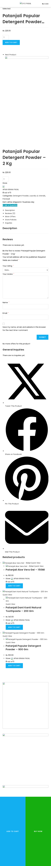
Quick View (35, 563)
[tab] (27, 210)
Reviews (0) (10, 213)
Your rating (8, 266)
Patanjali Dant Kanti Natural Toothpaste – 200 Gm (23, 609)
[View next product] (17, 54)
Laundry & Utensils (37, 195)
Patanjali (6, 199)
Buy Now (38, 831)
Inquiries (8, 223)
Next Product (10, 54)
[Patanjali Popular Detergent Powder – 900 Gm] (27, 78)
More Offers (10, 216)
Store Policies (10, 219)
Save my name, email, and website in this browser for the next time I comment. (24, 328)
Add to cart (11, 42)
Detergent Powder (21, 195)
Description (10, 210)
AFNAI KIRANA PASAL (11, 189)
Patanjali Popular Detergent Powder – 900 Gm (23, 647)
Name (6, 302)
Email (6, 313)
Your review (8, 274)
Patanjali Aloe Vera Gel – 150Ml (25, 569)
